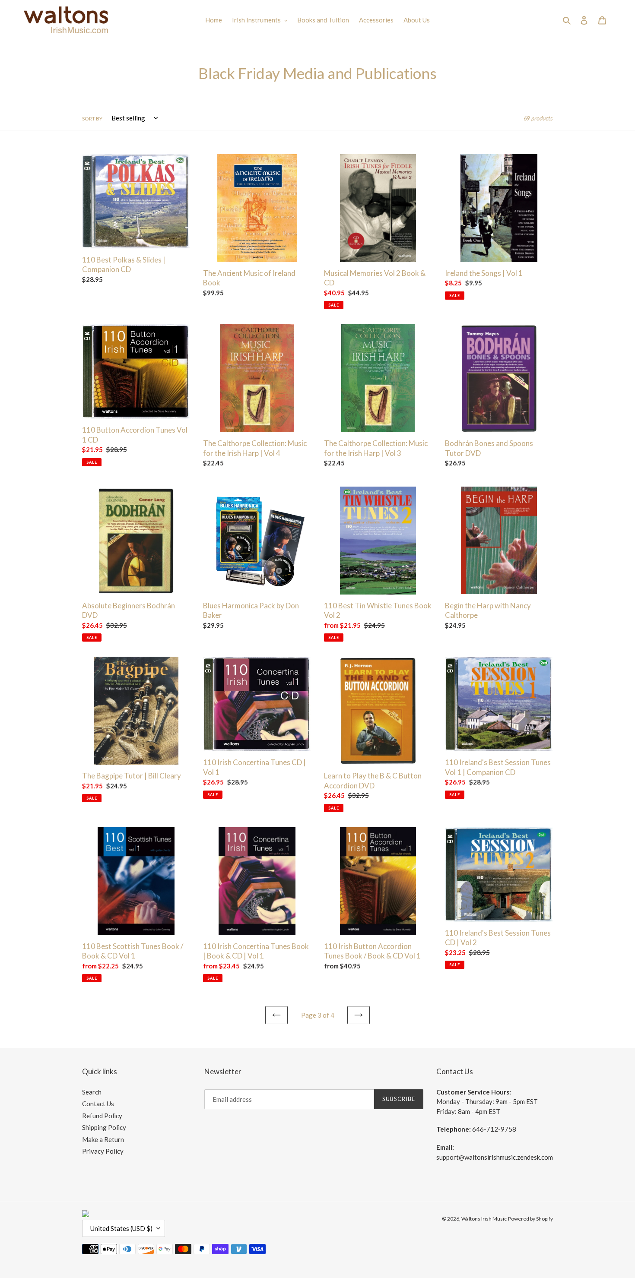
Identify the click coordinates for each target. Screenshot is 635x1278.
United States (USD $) (121, 1228)
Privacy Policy (103, 1151)
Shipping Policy (104, 1127)
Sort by (92, 118)
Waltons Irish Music (484, 1218)
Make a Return (103, 1139)
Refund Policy (102, 1116)
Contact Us (98, 1103)
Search (92, 1092)
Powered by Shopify (530, 1218)
